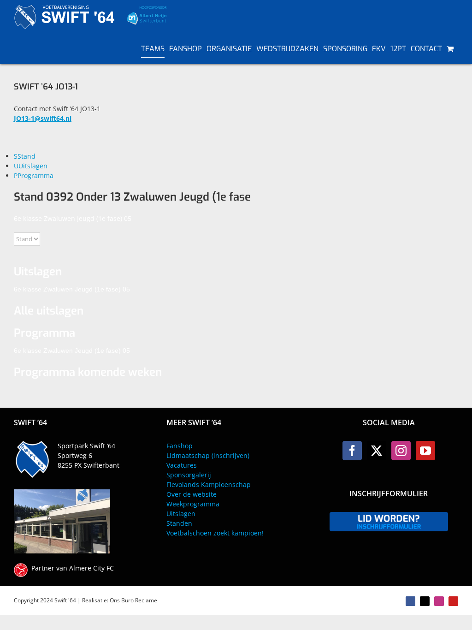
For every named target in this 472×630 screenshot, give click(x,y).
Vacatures (181, 465)
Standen (179, 523)
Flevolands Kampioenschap (208, 484)
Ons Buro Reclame (133, 600)
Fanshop (179, 445)
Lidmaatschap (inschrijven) (207, 455)
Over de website (191, 494)
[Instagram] (401, 450)
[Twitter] (376, 450)
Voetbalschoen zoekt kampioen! (215, 533)
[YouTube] (425, 450)
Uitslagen (180, 513)
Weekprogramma (192, 503)
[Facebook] (352, 450)
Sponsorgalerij (188, 474)
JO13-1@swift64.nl (42, 118)
